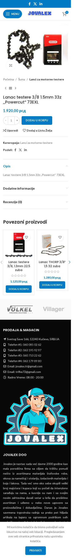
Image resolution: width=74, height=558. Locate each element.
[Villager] (54, 309)
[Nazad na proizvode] (10, 88)
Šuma (21, 79)
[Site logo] (40, 13)
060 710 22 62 (32, 355)
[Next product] (15, 88)
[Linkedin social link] (41, 4)
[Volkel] (20, 309)
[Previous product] (5, 88)
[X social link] (35, 4)
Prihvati (35, 550)
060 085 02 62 (32, 344)
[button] (19, 289)
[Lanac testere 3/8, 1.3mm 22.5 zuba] (18, 245)
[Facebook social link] (29, 4)
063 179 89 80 (32, 361)
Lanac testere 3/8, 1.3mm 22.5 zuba (18, 266)
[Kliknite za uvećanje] (10, 65)
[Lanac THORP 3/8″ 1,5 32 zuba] (52, 245)
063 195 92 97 (32, 350)
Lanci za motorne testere (46, 79)
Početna (8, 79)
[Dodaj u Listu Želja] (26, 237)
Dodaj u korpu (37, 120)
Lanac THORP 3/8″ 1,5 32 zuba (52, 264)
